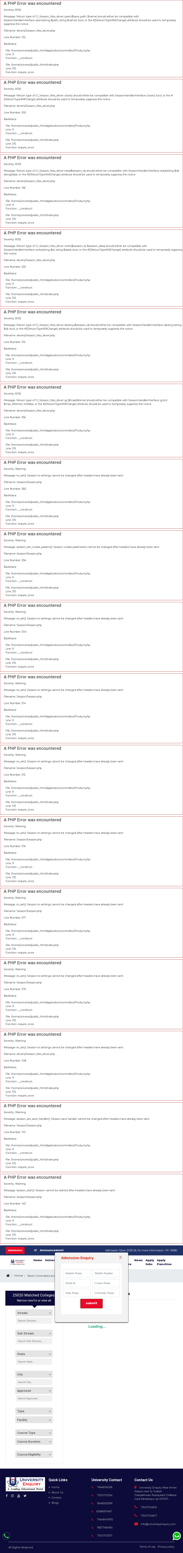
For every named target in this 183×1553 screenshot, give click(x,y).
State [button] (21, 1354)
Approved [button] (24, 1390)
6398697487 (104, 1511)
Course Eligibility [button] (29, 1454)
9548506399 (104, 1503)
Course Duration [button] (28, 1441)
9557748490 (104, 1527)
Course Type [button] (26, 1433)
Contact (56, 1497)
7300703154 (104, 1495)
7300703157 (104, 1535)
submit (91, 1303)
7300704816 (148, 1507)
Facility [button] (22, 1420)
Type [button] (20, 1411)
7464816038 (104, 1487)
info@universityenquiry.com (158, 1524)
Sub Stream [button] (25, 1333)
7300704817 (148, 1515)
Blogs (55, 1502)
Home (55, 1487)
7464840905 (104, 1519)
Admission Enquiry (77, 1258)
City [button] (20, 1374)
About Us (57, 1492)
